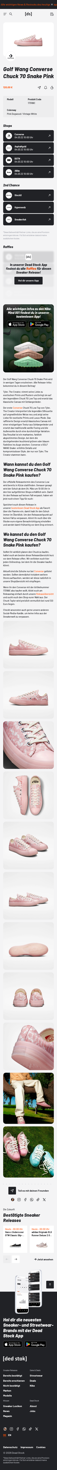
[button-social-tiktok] (38, 1200)
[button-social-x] (44, 1200)
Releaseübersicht (45, 594)
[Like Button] (52, 87)
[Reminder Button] (46, 87)
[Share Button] (39, 87)
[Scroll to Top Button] (50, 1284)
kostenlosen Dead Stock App (25, 508)
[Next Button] (16, 1259)
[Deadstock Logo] (28, 14)
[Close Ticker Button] (52, 4)
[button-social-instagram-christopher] (13, 1200)
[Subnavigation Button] (5, 14)
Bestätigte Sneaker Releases (21, 1217)
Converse (17, 407)
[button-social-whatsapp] (32, 1200)
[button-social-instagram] (19, 1200)
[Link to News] (11, 14)
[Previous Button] (7, 1259)
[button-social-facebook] (25, 1200)
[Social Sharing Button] (12, 1190)
